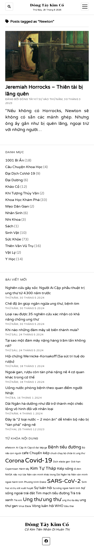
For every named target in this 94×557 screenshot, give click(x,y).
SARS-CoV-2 (64, 481)
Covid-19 (38, 460)
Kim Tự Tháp (43, 468)
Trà (72, 493)
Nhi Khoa (13, 219)
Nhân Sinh (14, 213)
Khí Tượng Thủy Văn (22, 193)
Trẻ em (18, 500)
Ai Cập (19, 447)
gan (68, 461)
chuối (53, 453)
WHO (59, 506)
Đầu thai (69, 506)
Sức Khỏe (13, 239)
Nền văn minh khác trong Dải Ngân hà (48, 474)
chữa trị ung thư (76, 453)
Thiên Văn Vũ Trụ (19, 246)
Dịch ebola (59, 461)
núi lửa (22, 474)
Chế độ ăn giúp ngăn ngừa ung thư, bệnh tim (42, 303)
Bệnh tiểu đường (64, 447)
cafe (25, 453)
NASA (8, 474)
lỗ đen (77, 468)
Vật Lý (10, 252)
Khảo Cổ (12, 186)
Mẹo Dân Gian (17, 206)
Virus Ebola (25, 506)
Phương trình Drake (35, 482)
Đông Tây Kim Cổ (47, 5)
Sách (9, 226)
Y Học (10, 259)
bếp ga (43, 447)
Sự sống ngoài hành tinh (66, 488)
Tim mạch (43, 493)
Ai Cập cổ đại (31, 447)
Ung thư (32, 499)
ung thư (52, 499)
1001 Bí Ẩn (14, 160)
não (15, 474)
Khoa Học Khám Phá (22, 200)
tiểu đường (61, 493)
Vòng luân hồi (43, 506)
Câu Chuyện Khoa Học (23, 167)
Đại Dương (14, 180)
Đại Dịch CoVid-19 (20, 173)
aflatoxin (10, 447)
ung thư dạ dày (70, 500)
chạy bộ (61, 453)
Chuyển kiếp (40, 453)
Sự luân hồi (43, 488)
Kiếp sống (65, 469)
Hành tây (24, 468)
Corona (14, 460)
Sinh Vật (12, 233)
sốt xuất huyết (25, 488)
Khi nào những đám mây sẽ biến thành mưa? (42, 330)
